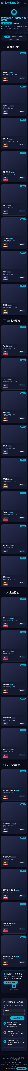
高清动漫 (17, 39)
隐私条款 (14, 1062)
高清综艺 (11, 39)
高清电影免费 (11, 2)
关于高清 (7, 1062)
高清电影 (14, 36)
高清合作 (20, 1062)
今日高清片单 (11, 982)
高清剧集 (21, 36)
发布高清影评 (18, 1018)
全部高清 (7, 36)
